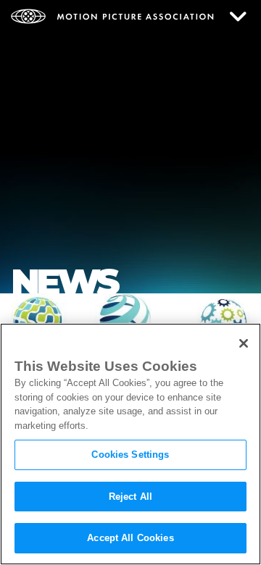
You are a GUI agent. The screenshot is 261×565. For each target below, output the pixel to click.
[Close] (244, 343)
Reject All (130, 496)
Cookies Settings (130, 454)
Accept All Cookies (130, 537)
